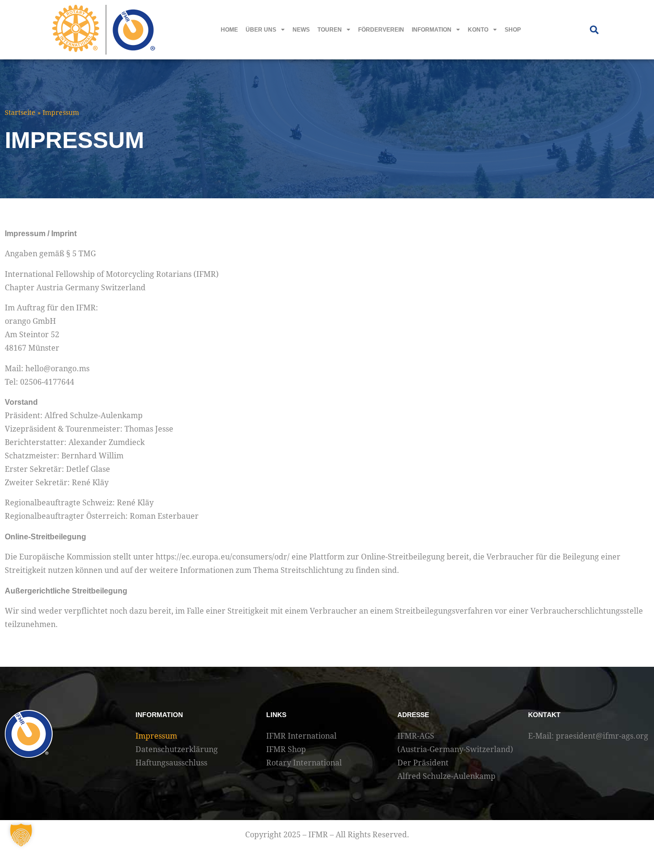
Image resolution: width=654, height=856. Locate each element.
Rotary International (304, 762)
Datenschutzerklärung (176, 749)
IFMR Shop (286, 749)
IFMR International (301, 736)
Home (229, 29)
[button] (594, 30)
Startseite (20, 112)
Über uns (261, 29)
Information (431, 29)
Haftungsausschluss (171, 762)
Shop (513, 29)
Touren (329, 29)
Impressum (156, 736)
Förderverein (381, 29)
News (301, 29)
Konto (478, 29)
